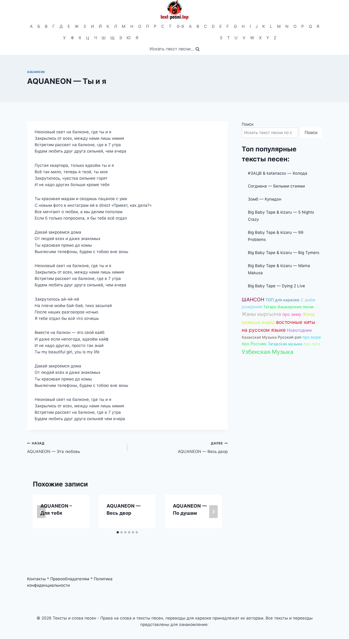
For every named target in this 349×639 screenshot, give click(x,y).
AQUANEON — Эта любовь (53, 447)
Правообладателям (69, 579)
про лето (311, 343)
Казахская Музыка (259, 337)
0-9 (180, 26)
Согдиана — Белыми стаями (276, 186)
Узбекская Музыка (267, 351)
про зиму (291, 314)
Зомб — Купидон (264, 199)
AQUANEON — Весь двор (202, 447)
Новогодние (299, 330)
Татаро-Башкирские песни (288, 306)
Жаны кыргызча (261, 314)
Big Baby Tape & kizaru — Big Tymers (283, 252)
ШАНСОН (253, 300)
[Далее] (213, 511)
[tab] (118, 532)
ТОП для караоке (282, 300)
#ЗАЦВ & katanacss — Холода (277, 173)
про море (311, 337)
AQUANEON (36, 72)
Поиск (248, 124)
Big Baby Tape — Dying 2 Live (276, 285)
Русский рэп (289, 337)
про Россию (254, 343)
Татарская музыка (285, 343)
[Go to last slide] (41, 511)
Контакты (36, 579)
